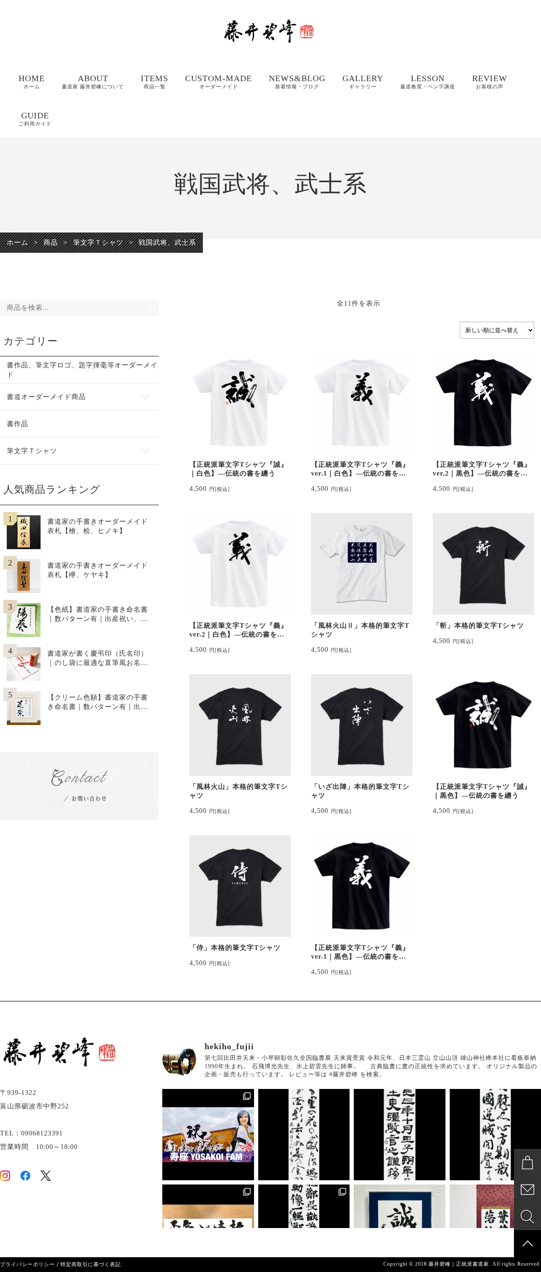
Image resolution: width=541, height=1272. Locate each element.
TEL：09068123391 (31, 1133)
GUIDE (35, 119)
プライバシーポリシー (27, 1264)
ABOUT (93, 82)
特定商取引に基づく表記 (90, 1264)
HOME (32, 82)
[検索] (150, 307)
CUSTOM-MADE (218, 82)
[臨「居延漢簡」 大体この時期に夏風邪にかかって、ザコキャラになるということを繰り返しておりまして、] (399, 1135)
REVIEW (489, 82)
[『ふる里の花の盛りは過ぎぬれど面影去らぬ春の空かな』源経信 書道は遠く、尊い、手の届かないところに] (304, 1135)
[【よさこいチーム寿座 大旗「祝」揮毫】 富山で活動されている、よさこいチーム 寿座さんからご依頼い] (208, 1135)
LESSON (427, 82)
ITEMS (154, 82)
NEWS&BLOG (297, 82)
